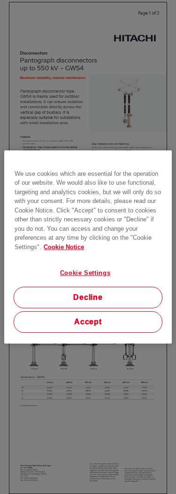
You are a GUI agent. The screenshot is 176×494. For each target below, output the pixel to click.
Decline (88, 297)
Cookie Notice (64, 247)
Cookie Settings (85, 272)
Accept (88, 322)
